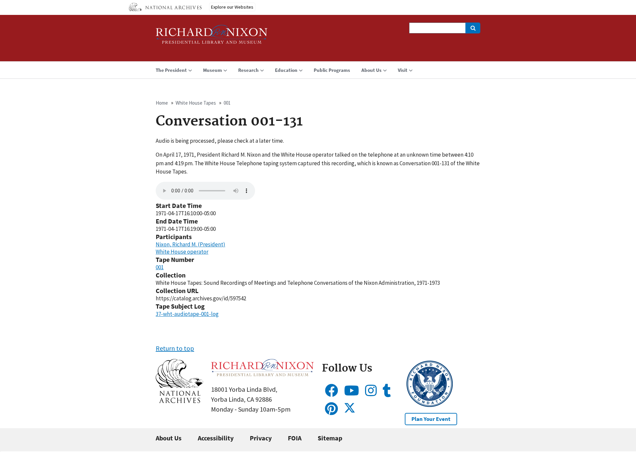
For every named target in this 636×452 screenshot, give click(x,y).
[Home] (212, 37)
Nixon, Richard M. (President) (190, 244)
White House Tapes (196, 103)
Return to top (175, 348)
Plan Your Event (430, 419)
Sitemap (330, 438)
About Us (169, 438)
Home (162, 103)
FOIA (294, 438)
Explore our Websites (232, 7)
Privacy (261, 438)
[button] (179, 400)
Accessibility (216, 438)
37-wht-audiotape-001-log (187, 314)
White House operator (182, 251)
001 (227, 103)
